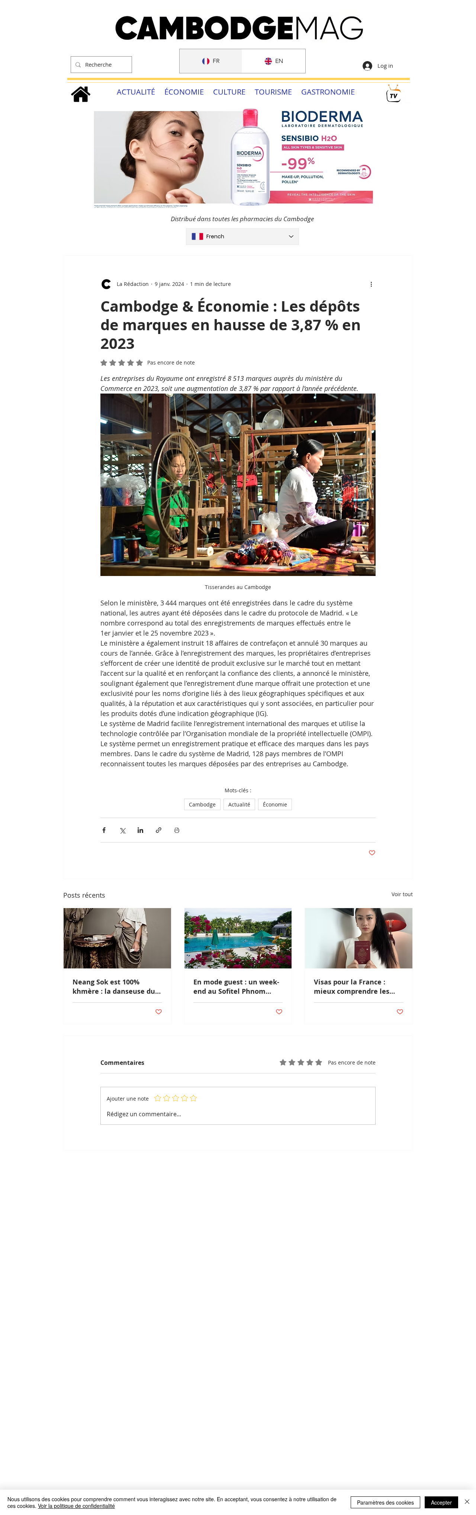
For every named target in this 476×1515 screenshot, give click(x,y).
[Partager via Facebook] (103, 830)
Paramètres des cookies (385, 1502)
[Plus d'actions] (371, 284)
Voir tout (402, 894)
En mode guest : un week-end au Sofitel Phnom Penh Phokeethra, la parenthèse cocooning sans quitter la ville (236, 986)
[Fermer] (467, 1502)
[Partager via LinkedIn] (140, 830)
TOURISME (273, 92)
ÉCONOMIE (184, 92)
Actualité (239, 804)
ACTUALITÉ (136, 92)
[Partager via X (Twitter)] (122, 830)
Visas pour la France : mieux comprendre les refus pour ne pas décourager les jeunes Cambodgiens (351, 986)
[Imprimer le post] (176, 830)
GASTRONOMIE (328, 92)
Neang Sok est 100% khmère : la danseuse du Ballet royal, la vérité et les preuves (114, 986)
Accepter (441, 1502)
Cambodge (202, 804)
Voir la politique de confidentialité (76, 1505)
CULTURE (229, 92)
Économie (275, 804)
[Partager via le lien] (158, 830)
